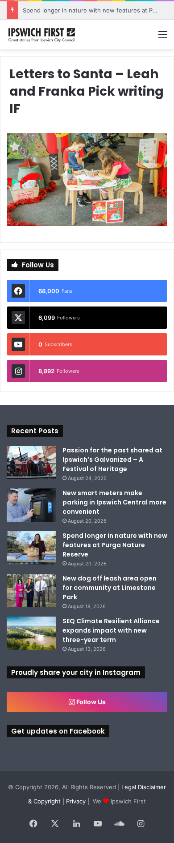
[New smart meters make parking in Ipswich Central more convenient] (31, 505)
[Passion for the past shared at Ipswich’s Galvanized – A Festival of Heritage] (31, 462)
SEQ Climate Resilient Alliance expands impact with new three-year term (111, 630)
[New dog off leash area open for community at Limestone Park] (31, 590)
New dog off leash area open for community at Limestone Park (109, 587)
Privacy (76, 801)
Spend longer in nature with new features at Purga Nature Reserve (114, 545)
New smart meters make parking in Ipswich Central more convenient (114, 502)
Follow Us (90, 702)
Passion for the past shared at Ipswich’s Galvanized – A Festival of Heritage (112, 459)
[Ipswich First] (42, 34)
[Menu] (162, 38)
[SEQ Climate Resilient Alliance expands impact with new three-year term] (31, 633)
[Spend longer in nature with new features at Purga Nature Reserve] (31, 548)
